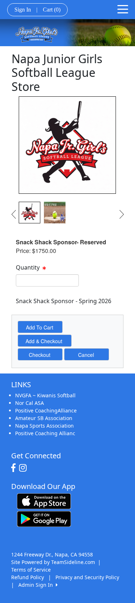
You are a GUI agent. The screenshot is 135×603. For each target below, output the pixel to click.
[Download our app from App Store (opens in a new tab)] (44, 500)
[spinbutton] (47, 280)
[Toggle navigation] (122, 9)
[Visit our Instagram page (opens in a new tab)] (24, 468)
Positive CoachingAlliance (46, 410)
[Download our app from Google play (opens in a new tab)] (44, 518)
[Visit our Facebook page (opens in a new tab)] (15, 468)
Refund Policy (27, 577)
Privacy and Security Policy (87, 577)
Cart (51, 9)
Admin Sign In (37, 584)
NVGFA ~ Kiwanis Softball (45, 395)
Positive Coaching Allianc (45, 433)
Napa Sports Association (44, 425)
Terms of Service (31, 569)
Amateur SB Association (43, 418)
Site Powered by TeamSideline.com (53, 562)
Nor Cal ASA (29, 402)
